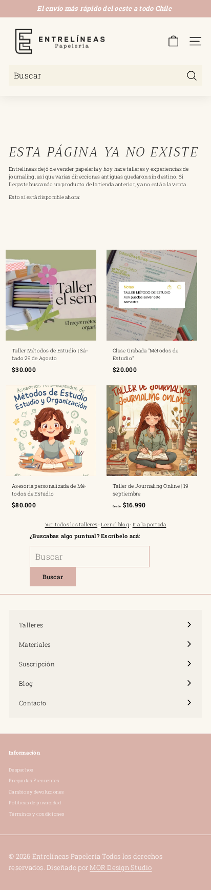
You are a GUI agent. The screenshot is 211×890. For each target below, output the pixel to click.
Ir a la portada (149, 524)
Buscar (53, 576)
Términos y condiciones (37, 814)
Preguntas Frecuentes (34, 780)
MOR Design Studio (121, 867)
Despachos (21, 770)
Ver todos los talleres (71, 524)
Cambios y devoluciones (36, 792)
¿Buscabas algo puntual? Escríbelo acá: (85, 536)
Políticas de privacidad (35, 802)
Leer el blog (115, 524)
